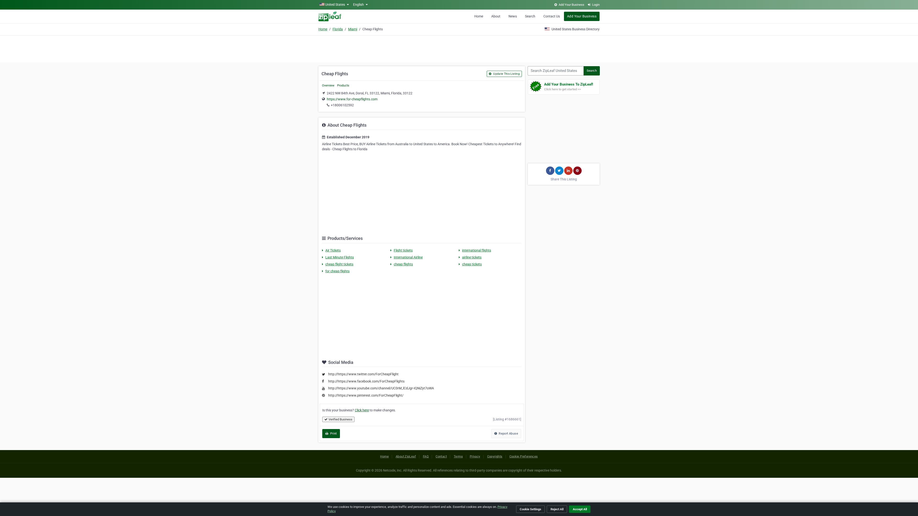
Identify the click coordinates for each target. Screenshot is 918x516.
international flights (476, 250)
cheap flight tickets (339, 264)
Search (530, 16)
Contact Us (551, 16)
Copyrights (495, 456)
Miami (352, 29)
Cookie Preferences (523, 456)
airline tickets (471, 257)
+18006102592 (342, 105)
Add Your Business (581, 16)
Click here (362, 410)
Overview (328, 85)
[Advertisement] (459, 48)
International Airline (408, 257)
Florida (338, 29)
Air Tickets (333, 250)
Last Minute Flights (339, 257)
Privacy (475, 456)
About (495, 16)
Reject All (557, 509)
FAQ (426, 456)
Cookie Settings (530, 509)
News (512, 16)
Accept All (580, 509)
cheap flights (403, 264)
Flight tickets (403, 250)
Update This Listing (506, 73)
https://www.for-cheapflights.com (352, 99)
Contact (441, 456)
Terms (458, 456)
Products (343, 85)
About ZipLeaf (406, 456)
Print (333, 433)
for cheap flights (337, 271)
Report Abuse (508, 433)
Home (478, 16)
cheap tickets (472, 264)
